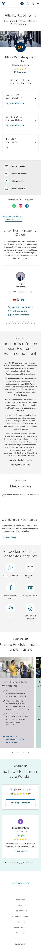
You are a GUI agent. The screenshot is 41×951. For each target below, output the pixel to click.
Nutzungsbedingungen (21, 916)
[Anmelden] (32, 3)
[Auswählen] (35, 99)
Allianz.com (20, 933)
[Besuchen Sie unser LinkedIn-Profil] (27, 206)
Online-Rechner (20, 927)
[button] (20, 47)
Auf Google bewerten (20, 802)
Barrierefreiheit (20, 911)
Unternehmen (20, 922)
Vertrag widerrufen (19, 883)
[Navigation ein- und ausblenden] (37, 3)
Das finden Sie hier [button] (10, 216)
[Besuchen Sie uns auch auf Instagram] (20, 206)
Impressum (20, 900)
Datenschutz (20, 905)
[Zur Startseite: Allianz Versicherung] (3, 3)
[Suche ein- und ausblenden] (27, 3)
